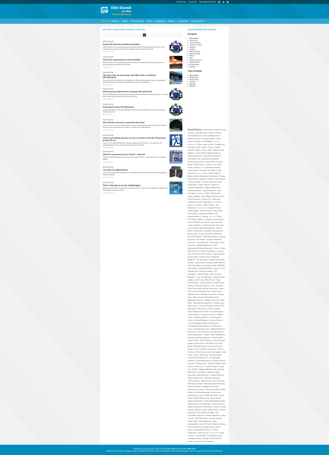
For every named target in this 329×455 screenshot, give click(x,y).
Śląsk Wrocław (203, 375)
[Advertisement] (182, 11)
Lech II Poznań (206, 424)
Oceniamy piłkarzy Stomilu (198, 438)
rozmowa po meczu (208, 314)
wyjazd (200, 185)
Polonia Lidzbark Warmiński (214, 383)
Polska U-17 (199, 167)
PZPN (206, 193)
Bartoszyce (192, 332)
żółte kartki (192, 268)
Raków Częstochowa (196, 343)
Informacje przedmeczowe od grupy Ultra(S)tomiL (127, 91)
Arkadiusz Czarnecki (208, 294)
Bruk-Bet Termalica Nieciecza (208, 415)
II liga (218, 138)
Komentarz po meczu (196, 395)
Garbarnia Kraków (195, 202)
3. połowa (197, 441)
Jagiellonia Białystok (204, 245)
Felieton (193, 86)
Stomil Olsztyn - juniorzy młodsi (212, 340)
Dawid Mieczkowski (204, 360)
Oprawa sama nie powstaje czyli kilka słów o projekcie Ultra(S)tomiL (129, 76)
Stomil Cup (194, 40)
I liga (198, 277)
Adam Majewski (205, 421)
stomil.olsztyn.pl (208, 225)
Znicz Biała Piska (194, 159)
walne (198, 147)
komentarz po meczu (196, 389)
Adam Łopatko (219, 254)
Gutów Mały (193, 213)
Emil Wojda (217, 234)
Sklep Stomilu (197, 21)
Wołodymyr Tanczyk (212, 407)
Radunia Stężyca (219, 424)
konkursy (191, 205)
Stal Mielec (201, 372)
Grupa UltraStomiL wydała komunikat (121, 44)
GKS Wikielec (207, 141)
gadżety (191, 153)
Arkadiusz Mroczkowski (213, 231)
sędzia (204, 144)
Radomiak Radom (200, 346)
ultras (216, 248)
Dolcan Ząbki (193, 257)
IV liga (198, 144)
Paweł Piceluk (193, 340)
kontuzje (191, 147)
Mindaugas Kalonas (195, 300)
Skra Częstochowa (195, 427)
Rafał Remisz (208, 202)
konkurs (199, 205)
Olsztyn (210, 147)
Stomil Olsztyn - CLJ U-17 (207, 433)
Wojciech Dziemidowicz (215, 219)
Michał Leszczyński (201, 222)
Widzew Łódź (218, 150)
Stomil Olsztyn (137, 21)
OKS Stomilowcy (196, 60)
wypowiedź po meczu (202, 430)
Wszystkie (194, 38)
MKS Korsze (202, 309)
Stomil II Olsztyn (196, 45)
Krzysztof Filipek (208, 138)
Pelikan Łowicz (200, 150)
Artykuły (115, 21)
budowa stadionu (195, 190)
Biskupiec (191, 277)
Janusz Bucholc (217, 222)
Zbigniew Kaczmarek (210, 159)
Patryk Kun (198, 231)
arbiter (211, 144)
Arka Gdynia (215, 242)
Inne (191, 58)
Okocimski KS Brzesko (212, 156)
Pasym (219, 216)
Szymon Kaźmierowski (201, 291)
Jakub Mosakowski (195, 401)
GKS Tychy (199, 280)
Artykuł (192, 82)
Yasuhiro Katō (200, 363)
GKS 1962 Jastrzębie (205, 412)
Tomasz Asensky (218, 404)
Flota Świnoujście (216, 311)
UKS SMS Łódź (211, 343)
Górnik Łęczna (218, 303)
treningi (216, 277)
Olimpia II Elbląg (213, 363)
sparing (205, 216)
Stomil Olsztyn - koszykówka (199, 404)
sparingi (222, 236)
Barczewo (191, 239)
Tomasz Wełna (194, 381)
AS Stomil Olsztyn (202, 285)
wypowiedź (209, 161)
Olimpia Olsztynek (211, 300)
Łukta (211, 274)
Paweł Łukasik (219, 179)
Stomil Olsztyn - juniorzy (202, 164)
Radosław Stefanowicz (209, 176)
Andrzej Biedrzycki (195, 135)
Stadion (171, 21)
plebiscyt (201, 219)
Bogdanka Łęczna (212, 297)
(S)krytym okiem (213, 372)
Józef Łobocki (208, 130)
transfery (218, 202)
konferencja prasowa (196, 161)
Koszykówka (194, 64)
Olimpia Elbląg (202, 274)
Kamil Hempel (217, 337)
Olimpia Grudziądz (206, 213)
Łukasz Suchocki (194, 138)
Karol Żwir (217, 164)
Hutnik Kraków (194, 314)
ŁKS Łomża (212, 349)
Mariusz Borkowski (212, 389)
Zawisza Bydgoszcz (207, 228)
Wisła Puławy (208, 205)
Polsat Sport (216, 392)
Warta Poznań (198, 297)
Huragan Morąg (214, 208)
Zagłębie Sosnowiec (211, 386)
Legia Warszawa (201, 133)
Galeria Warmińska (205, 268)
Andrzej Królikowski (195, 187)
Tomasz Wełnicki (217, 375)
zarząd (203, 147)
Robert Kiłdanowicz (195, 378)
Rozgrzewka (208, 427)
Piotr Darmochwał (203, 352)
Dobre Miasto (219, 262)
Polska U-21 (198, 366)
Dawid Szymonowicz (217, 259)
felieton (195, 369)
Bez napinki (216, 352)
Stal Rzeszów (215, 193)
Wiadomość (194, 77)
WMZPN (221, 265)
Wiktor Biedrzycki (218, 329)
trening (205, 182)
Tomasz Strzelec (194, 182)
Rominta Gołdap (205, 271)
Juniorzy (193, 47)
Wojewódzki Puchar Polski (198, 311)
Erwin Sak (212, 216)
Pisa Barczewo (202, 259)
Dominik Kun (220, 144)
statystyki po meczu (215, 435)
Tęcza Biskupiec (202, 242)
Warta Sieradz (215, 398)
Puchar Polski (200, 153)
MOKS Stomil (195, 62)
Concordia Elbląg (194, 323)
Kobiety (192, 67)
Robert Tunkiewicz (211, 185)
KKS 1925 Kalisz (201, 418)
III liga (218, 280)
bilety (190, 164)
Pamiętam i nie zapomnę (202, 303)
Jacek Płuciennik (209, 190)
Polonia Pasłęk (202, 208)
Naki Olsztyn (193, 306)
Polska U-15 (206, 199)
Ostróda (200, 193)
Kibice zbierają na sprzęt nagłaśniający (122, 185)
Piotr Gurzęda (207, 441)
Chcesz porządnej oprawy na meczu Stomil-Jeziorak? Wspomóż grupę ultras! (134, 139)
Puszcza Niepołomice (211, 135)
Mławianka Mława (211, 236)
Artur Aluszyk (203, 173)
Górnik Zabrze (216, 291)
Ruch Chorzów (218, 381)
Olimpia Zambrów (201, 317)
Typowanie (183, 21)
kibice (209, 150)
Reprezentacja (195, 54)
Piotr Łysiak (217, 211)
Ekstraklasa (212, 170)
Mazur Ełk (216, 199)
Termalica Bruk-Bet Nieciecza (199, 326)
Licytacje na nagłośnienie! (115, 170)
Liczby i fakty (193, 421)
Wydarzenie (194, 80)
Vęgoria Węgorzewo (212, 187)
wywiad (210, 239)
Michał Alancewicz (205, 248)
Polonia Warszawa (195, 334)
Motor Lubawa (214, 309)
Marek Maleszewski (201, 398)
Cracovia (202, 306)
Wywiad (193, 84)
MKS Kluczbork (211, 395)
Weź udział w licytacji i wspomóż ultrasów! (124, 122)
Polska (190, 167)
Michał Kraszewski (195, 407)
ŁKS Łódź (203, 349)
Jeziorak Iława (204, 257)
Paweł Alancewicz (195, 288)
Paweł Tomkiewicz (208, 251)
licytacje (208, 254)
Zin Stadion (201, 239)
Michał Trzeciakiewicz (210, 323)
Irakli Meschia (206, 381)
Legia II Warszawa (201, 355)
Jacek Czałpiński (194, 225)
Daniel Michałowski (212, 167)
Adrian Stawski (201, 410)
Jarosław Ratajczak (202, 392)
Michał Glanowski (210, 288)
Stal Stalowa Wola (209, 265)
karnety (191, 262)
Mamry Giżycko (215, 173)
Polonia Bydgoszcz (201, 320)
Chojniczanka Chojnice (204, 262)
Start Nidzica (206, 196)
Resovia (218, 274)
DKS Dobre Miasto (195, 236)
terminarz (219, 285)
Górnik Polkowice (195, 386)
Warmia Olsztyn (215, 133)
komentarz (192, 375)
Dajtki (210, 179)
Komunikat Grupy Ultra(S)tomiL (118, 107)
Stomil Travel (193, 349)
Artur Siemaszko (194, 199)
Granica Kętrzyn (216, 320)
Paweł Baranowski (195, 156)
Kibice (149, 21)
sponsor (217, 268)
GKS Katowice (203, 332)
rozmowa (219, 161)
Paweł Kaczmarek (215, 346)
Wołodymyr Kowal (195, 383)
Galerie (125, 21)
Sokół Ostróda (206, 211)
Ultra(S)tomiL (206, 277)
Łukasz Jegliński (194, 196)
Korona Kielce (193, 283)
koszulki (203, 170)
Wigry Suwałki (193, 176)
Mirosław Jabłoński (212, 378)
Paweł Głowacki (205, 234)
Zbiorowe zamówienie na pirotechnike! (121, 59)
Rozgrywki (160, 21)
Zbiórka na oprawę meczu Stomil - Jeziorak (124, 154)
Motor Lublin (193, 234)
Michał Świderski (213, 153)
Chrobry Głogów (211, 366)
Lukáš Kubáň (213, 410)
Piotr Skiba (192, 219)
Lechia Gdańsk (206, 283)
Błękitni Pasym (218, 196)
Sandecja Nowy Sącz (202, 329)
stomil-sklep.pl (193, 170)
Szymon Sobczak (215, 418)
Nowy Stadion (195, 51)
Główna (105, 21)
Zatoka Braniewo (194, 265)
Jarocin (190, 222)
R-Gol (212, 285)
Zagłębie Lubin (193, 294)
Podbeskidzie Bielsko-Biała (214, 401)
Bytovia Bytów (198, 254)
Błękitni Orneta (213, 306)
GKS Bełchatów (217, 332)
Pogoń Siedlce (193, 211)
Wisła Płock (209, 280)
